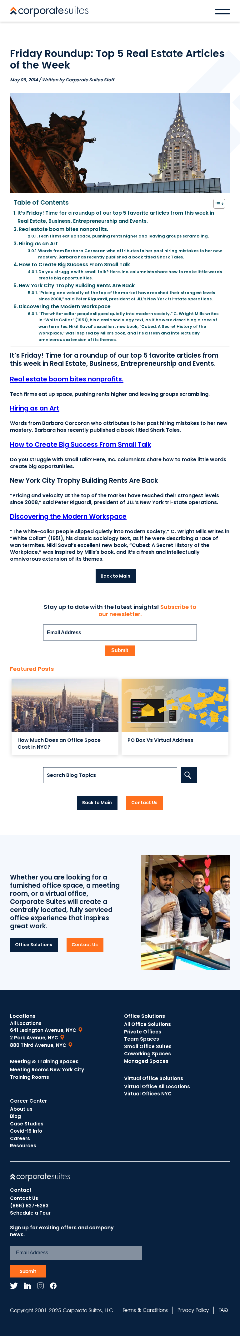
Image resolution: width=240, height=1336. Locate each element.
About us (21, 1109)
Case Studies (26, 1123)
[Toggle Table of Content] (216, 203)
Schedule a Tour (30, 1213)
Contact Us (24, 1198)
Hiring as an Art (38, 243)
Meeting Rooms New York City (47, 1069)
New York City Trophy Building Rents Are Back (77, 285)
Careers (20, 1138)
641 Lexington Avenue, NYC (43, 1030)
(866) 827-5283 (29, 1205)
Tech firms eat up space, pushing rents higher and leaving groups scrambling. (123, 236)
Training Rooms (29, 1077)
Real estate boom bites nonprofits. (63, 229)
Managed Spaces (146, 1061)
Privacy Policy (193, 1310)
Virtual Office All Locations (157, 1086)
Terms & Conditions (145, 1310)
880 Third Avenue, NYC (38, 1045)
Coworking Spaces (147, 1053)
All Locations (26, 1023)
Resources (23, 1145)
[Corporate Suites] (49, 11)
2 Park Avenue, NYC (34, 1037)
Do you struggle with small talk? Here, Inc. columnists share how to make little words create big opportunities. (130, 275)
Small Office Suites (148, 1046)
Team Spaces (141, 1039)
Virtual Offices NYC (148, 1093)
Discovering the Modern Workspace (65, 306)
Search (189, 775)
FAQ (223, 1310)
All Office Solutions (147, 1024)
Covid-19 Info (26, 1131)
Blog (15, 1116)
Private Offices (142, 1031)
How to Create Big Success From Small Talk (74, 264)
